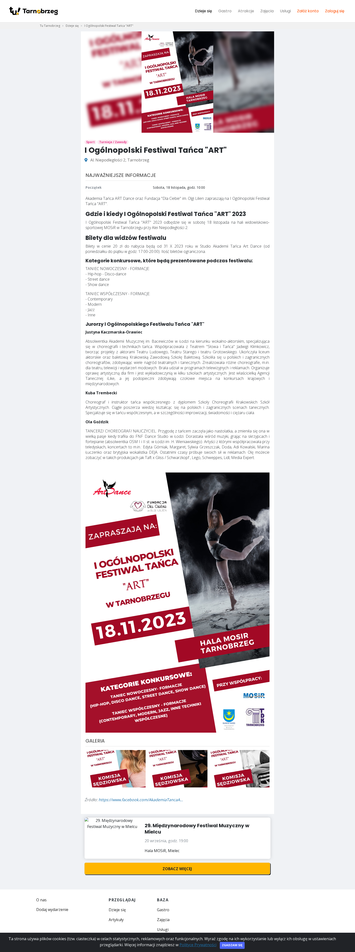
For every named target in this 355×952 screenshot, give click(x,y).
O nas (41, 900)
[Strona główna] (33, 11)
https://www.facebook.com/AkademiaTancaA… (141, 799)
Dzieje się (203, 11)
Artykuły (116, 919)
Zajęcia (267, 11)
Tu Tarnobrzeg (50, 26)
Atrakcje (246, 11)
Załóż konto (308, 11)
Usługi (285, 11)
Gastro (225, 11)
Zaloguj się (334, 11)
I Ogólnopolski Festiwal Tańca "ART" (108, 26)
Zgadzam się (232, 945)
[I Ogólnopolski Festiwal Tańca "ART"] (115, 768)
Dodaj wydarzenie (52, 909)
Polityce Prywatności (197, 944)
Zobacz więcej (177, 868)
